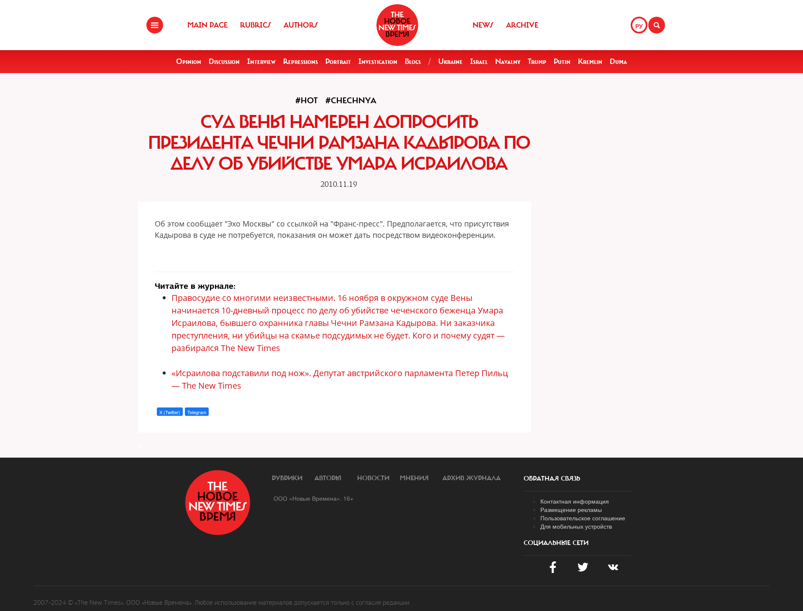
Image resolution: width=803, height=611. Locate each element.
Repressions (300, 61)
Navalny (507, 61)
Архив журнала (471, 478)
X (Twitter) (169, 412)
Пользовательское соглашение (582, 518)
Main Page (207, 25)
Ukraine (450, 61)
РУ (639, 26)
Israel (479, 61)
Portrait (338, 61)
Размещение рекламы (571, 509)
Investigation (377, 61)
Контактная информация (574, 501)
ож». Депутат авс (327, 373)
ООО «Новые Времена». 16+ (313, 498)
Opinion (188, 61)
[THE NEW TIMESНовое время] (397, 25)
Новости (373, 478)
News (483, 25)
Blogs (413, 61)
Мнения (414, 478)
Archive (522, 25)
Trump (537, 61)
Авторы (328, 478)
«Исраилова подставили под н (232, 373)
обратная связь (552, 478)
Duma (618, 61)
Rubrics (255, 25)
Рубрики (287, 478)
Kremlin (590, 61)
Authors (301, 25)
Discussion (224, 61)
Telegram (196, 412)
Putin (562, 61)
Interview (261, 61)
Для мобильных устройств (576, 526)
